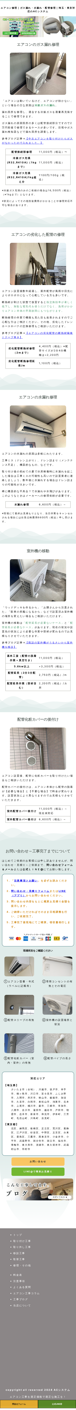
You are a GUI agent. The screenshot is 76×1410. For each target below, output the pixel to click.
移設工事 (19, 1253)
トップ (17, 1234)
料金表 (17, 1274)
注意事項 (19, 1281)
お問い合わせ (38, 1161)
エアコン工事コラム (26, 1293)
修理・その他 (22, 1265)
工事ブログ (20, 1299)
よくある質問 (22, 1287)
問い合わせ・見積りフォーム (30, 890)
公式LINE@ (57, 1404)
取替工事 (19, 1259)
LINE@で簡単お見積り (38, 1171)
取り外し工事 (22, 1246)
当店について (22, 1305)
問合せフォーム (19, 1404)
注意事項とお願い (26, 880)
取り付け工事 (22, 1240)
